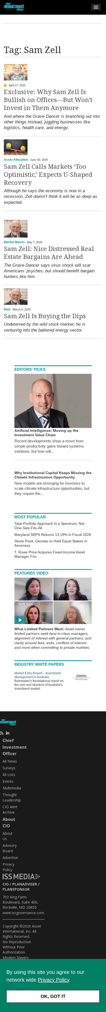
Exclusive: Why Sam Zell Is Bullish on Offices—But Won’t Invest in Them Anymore (48, 100)
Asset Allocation (16, 160)
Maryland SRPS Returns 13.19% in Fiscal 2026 (52, 535)
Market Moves (14, 242)
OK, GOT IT (53, 996)
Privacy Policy (53, 980)
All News (10, 761)
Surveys (9, 767)
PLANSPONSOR (16, 889)
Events (8, 781)
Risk (7, 309)
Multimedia (12, 788)
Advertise (10, 857)
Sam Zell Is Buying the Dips (45, 316)
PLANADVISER (24, 884)
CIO (6, 884)
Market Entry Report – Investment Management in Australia (37, 675)
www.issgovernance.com (23, 912)
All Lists (9, 774)
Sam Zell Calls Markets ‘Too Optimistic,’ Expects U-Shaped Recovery (48, 174)
